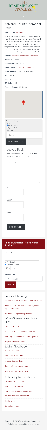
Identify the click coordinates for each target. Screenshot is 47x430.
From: (8, 123)
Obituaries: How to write (14, 356)
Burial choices (10, 401)
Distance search (12, 265)
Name (10, 187)
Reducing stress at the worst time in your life (21, 337)
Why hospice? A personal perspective (19, 314)
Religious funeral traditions (15, 342)
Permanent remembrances (15, 381)
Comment (11, 163)
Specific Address (13, 128)
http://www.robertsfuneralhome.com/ (25, 56)
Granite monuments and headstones (18, 392)
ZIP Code (8, 252)
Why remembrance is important (17, 396)
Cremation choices (12, 406)
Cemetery (19, 32)
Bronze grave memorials (14, 386)
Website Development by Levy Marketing (23, 424)
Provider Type (10, 274)
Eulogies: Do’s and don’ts (14, 361)
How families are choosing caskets (18, 366)
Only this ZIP (11, 262)
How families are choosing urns (17, 371)
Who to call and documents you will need (20, 331)
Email (9, 200)
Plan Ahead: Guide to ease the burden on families (23, 300)
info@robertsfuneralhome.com (27, 67)
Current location (13, 125)
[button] (23, 102)
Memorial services (12, 351)
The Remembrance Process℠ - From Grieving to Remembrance (23, 6)
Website (10, 213)
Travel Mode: (10, 130)
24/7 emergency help (13, 326)
